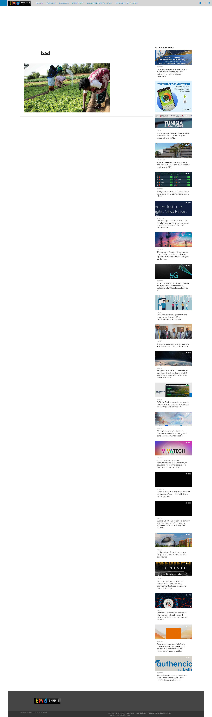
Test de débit (78, 3)
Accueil (39, 3)
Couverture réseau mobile (99, 3)
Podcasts (64, 3)
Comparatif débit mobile (126, 3)
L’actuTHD (50, 3)
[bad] (67, 111)
